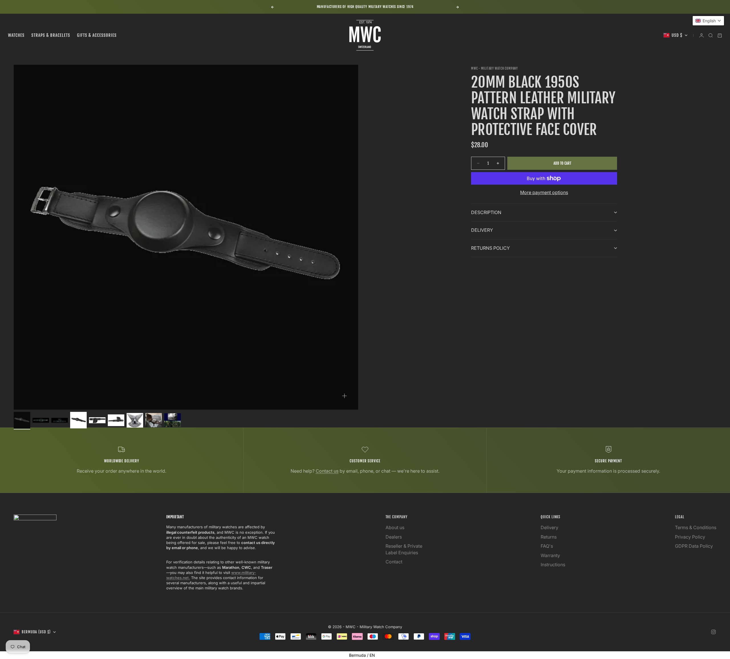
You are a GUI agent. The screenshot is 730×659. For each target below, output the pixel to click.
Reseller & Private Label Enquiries (404, 549)
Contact (394, 562)
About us (395, 527)
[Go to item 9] (172, 420)
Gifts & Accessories (97, 35)
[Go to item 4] (78, 420)
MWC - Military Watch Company (494, 68)
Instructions (553, 564)
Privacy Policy (690, 537)
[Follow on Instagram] (713, 632)
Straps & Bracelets (50, 35)
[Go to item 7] (135, 420)
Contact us (327, 471)
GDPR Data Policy (694, 546)
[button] (708, 20)
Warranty (550, 555)
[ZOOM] (344, 396)
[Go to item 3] (59, 420)
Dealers (394, 537)
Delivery (549, 527)
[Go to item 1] (22, 420)
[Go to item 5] (97, 420)
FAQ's (547, 546)
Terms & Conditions (695, 527)
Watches (16, 35)
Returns (549, 537)
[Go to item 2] (41, 420)
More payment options (544, 192)
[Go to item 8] (153, 420)
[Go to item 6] (116, 420)
